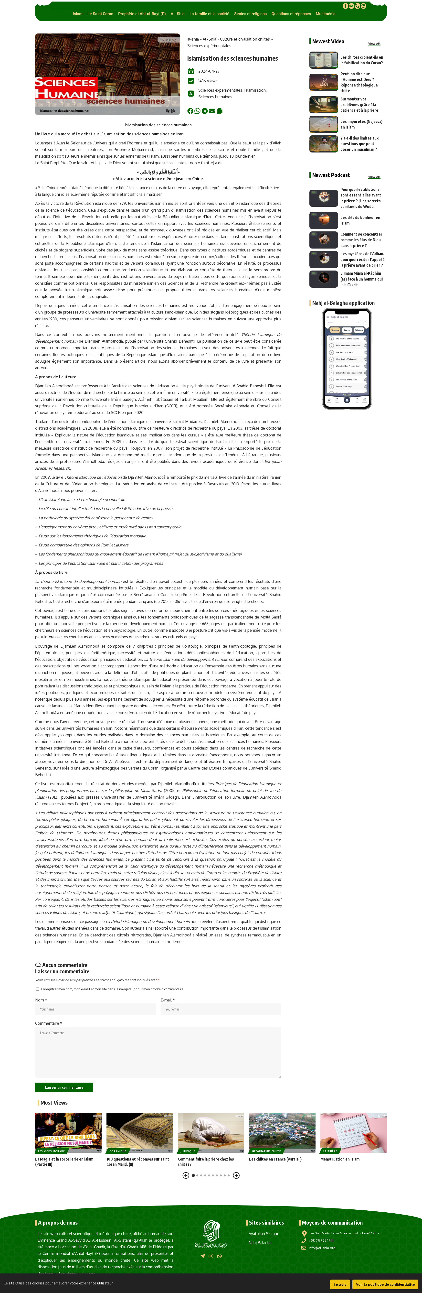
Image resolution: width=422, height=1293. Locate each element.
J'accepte (340, 1284)
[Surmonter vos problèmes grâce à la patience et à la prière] (323, 104)
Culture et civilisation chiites (245, 39)
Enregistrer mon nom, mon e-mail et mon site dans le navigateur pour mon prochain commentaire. (112, 989)
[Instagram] (210, 1256)
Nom (41, 1000)
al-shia (193, 39)
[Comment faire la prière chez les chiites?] (211, 1133)
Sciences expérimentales (209, 45)
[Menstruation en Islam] (353, 1133)
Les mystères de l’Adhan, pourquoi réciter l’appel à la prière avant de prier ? (362, 259)
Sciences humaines (215, 96)
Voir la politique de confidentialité (385, 1284)
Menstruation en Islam (339, 1159)
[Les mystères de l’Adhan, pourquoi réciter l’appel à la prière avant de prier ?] (323, 259)
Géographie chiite (266, 1151)
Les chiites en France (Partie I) (275, 1159)
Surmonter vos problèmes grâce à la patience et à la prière (359, 105)
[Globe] (363, 6)
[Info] (345, 6)
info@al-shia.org (322, 1248)
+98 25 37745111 (321, 1241)
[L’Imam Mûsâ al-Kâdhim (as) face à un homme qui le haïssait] (323, 279)
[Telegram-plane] (202, 1256)
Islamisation (255, 90)
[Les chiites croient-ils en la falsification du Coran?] (323, 60)
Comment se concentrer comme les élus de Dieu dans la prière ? (361, 240)
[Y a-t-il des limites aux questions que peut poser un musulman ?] (323, 143)
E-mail (168, 1000)
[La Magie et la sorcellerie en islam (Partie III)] (68, 1133)
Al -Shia (209, 39)
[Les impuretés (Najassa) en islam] (323, 124)
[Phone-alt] (357, 6)
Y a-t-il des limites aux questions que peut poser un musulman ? (359, 144)
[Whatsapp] (219, 1256)
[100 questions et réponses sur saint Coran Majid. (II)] (139, 1133)
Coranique (117, 1151)
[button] (77, 13)
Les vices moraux (51, 1151)
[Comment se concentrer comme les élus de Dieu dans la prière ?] (323, 240)
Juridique (188, 1151)
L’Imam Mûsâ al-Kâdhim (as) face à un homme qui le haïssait (361, 279)
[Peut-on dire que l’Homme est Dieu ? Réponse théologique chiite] (323, 82)
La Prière (330, 1151)
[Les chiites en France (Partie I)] (282, 1133)
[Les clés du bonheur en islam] (323, 220)
